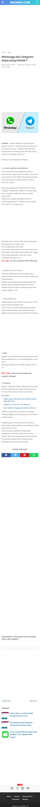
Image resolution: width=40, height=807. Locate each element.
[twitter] (15, 455)
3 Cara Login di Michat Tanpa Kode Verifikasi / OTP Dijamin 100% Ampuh (23, 734)
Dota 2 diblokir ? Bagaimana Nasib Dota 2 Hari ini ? (20, 408)
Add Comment (6, 67)
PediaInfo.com (20, 2)
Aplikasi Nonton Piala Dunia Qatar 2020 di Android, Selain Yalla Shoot (20, 400)
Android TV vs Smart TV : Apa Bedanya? (17, 404)
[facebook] (6, 455)
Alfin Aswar (11, 65)
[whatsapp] (33, 455)
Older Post (33, 701)
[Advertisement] (20, 29)
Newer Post (6, 701)
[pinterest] (24, 455)
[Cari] (37, 3)
